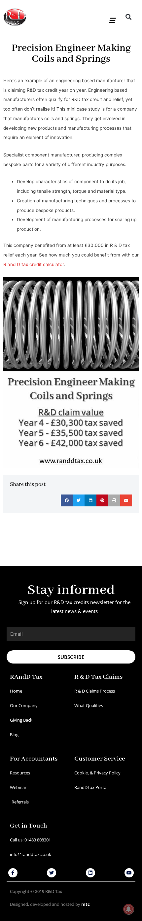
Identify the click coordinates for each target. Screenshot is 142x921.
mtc (85, 904)
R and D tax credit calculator (33, 264)
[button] (111, 17)
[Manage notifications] (128, 909)
